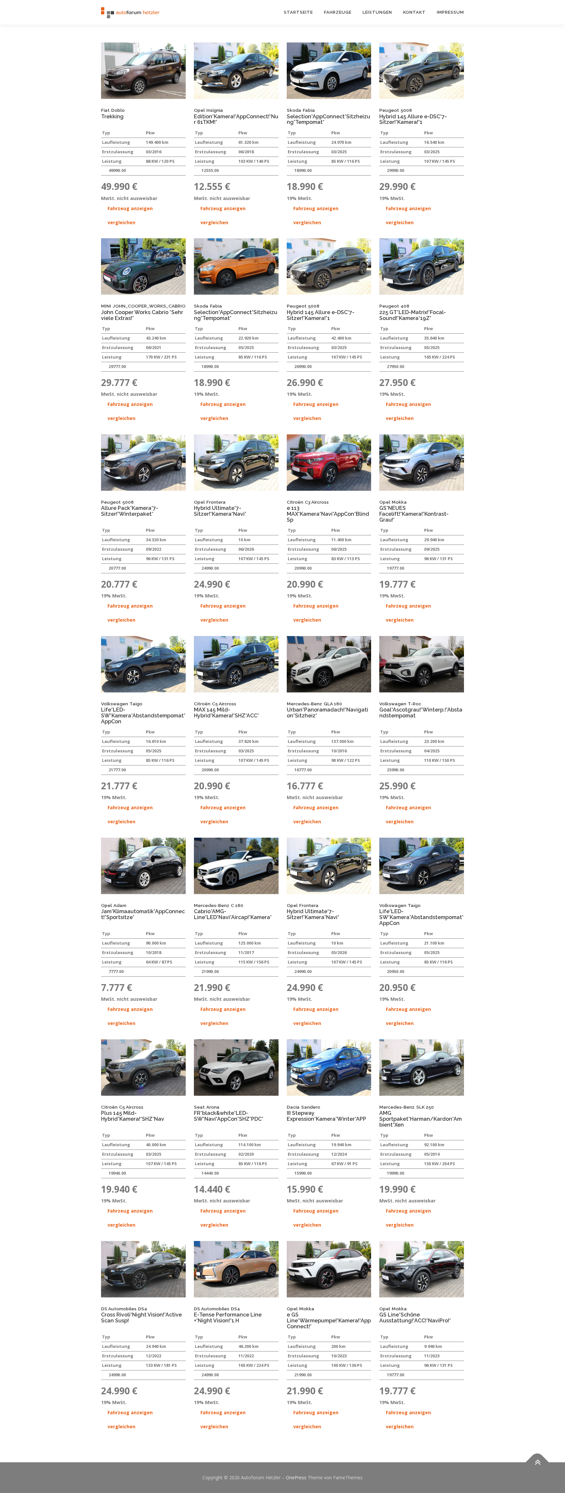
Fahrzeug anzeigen (130, 208)
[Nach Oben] (537, 1462)
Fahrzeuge (337, 12)
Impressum (450, 12)
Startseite (298, 12)
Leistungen (377, 12)
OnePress (296, 1477)
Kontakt (414, 12)
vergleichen (121, 222)
